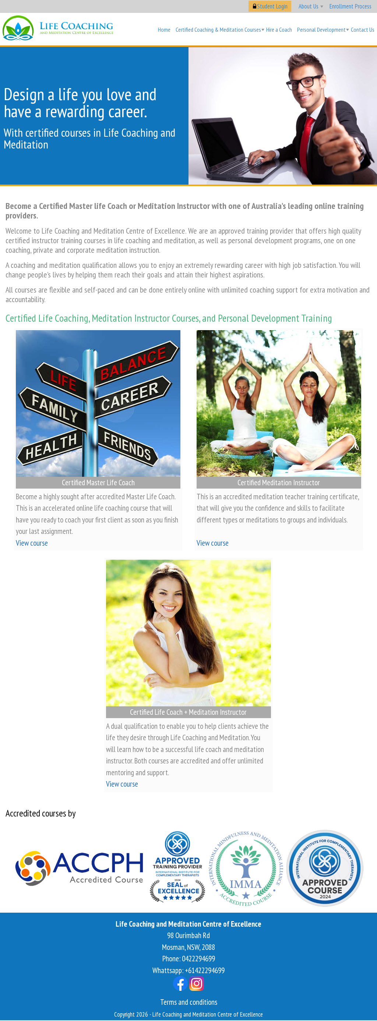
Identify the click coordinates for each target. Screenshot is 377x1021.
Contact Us (362, 29)
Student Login (272, 6)
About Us (308, 6)
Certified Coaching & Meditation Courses (218, 29)
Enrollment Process (350, 6)
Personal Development (321, 29)
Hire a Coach (279, 29)
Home (164, 29)
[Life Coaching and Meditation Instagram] (196, 982)
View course (32, 543)
